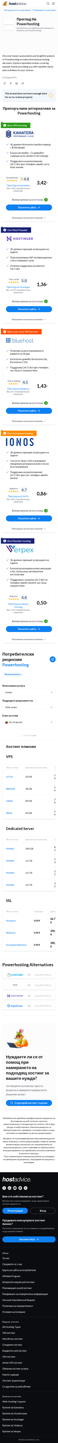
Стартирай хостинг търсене (30, 1102)
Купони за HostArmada (14, 1413)
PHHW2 (10, 861)
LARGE (9, 801)
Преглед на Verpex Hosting (18, 605)
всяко (8, 692)
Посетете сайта (27, 207)
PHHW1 (10, 849)
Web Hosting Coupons (14, 1401)
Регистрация (15, 1210)
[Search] (48, 3)
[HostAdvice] (14, 3)
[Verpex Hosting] (20, 549)
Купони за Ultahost (12, 1425)
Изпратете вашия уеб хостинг (18, 1282)
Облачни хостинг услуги (15, 1368)
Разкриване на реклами (44, 10)
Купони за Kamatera (13, 1407)
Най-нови (11, 707)
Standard (10, 921)
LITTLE (9, 777)
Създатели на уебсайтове (16, 1386)
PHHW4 (10, 885)
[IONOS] (20, 442)
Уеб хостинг (8, 1332)
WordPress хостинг (12, 1338)
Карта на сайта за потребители (19, 1270)
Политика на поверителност (17, 1305)
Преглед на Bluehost (18, 388)
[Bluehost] (20, 340)
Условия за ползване (13, 1311)
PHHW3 (10, 873)
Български (15, 722)
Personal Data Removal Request (18, 1300)
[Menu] (53, 3)
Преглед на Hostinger (18, 287)
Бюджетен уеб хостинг (14, 1350)
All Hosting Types (11, 1326)
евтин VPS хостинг (12, 1362)
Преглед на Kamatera (18, 185)
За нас (6, 1258)
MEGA (9, 813)
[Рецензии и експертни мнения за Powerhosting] (4, 83)
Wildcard (10, 933)
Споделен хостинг (12, 1344)
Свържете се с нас (12, 1264)
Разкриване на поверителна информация (25, 1294)
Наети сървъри (10, 1374)
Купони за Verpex (11, 1431)
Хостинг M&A (27, 1239)
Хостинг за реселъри (13, 1380)
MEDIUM (10, 789)
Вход (43, 1210)
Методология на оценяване (17, 10)
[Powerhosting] (9, 24)
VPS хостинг (8, 1356)
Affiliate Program (11, 1276)
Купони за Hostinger (13, 1419)
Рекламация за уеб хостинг (17, 1288)
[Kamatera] (20, 134)
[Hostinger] (20, 239)
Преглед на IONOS (18, 496)
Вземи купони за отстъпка (29, 199)
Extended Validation (16, 945)
